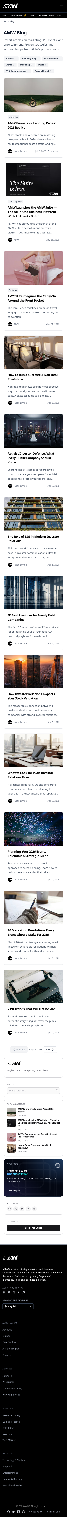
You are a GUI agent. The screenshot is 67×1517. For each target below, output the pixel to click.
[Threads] (34, 1208)
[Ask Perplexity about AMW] (13, 1292)
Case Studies (9, 1342)
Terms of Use (53, 1511)
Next (48, 1049)
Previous (20, 1049)
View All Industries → (13, 1485)
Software (7, 1375)
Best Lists (7, 1434)
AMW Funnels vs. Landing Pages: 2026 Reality (35, 1110)
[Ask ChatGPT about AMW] (3, 1292)
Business (13, 290)
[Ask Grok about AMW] (23, 1292)
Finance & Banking (12, 1478)
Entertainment (10, 1472)
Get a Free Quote (33, 1227)
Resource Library (11, 1415)
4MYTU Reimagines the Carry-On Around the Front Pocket (37, 1135)
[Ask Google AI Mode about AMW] (18, 1292)
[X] (15, 1208)
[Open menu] (61, 6)
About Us (7, 1329)
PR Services (8, 1381)
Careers (6, 1355)
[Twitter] (13, 1511)
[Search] (57, 1090)
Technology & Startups (14, 1460)
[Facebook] (9, 1208)
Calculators (8, 1427)
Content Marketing (12, 1388)
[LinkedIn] (21, 1208)
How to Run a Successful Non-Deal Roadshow (34, 1146)
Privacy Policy (35, 1511)
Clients (6, 1335)
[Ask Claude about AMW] (8, 1292)
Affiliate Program (11, 1348)
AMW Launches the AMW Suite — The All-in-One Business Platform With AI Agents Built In (39, 1123)
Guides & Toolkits (11, 1421)
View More (7, 1439)
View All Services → (12, 1394)
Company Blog (15, 201)
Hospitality (8, 1466)
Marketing (13, 117)
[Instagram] (28, 1208)
